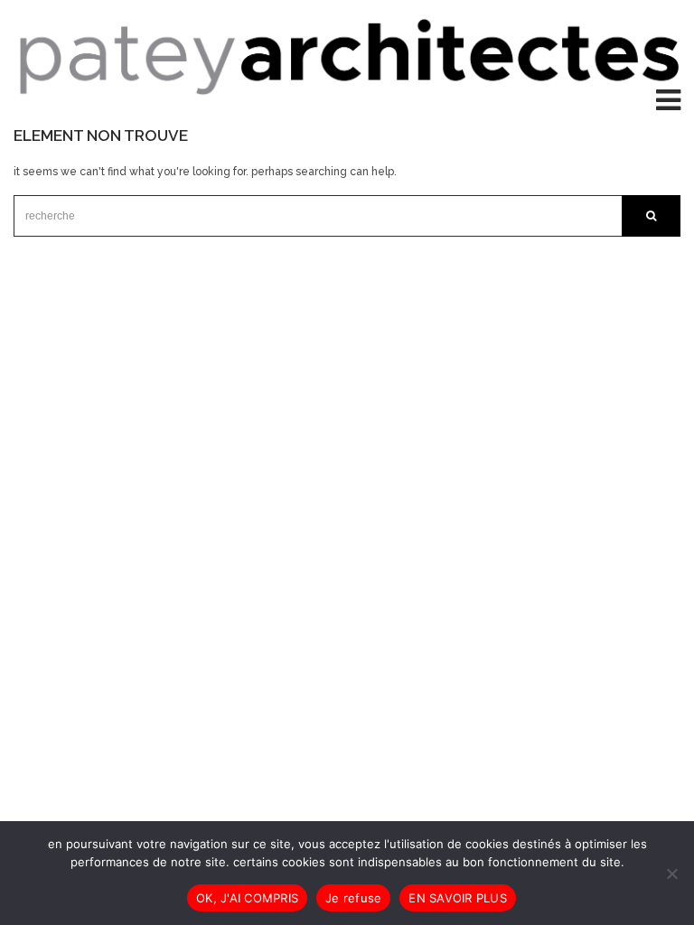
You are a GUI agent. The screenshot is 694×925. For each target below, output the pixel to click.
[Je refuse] (671, 873)
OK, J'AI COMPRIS (247, 898)
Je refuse (353, 898)
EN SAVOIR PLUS (457, 898)
